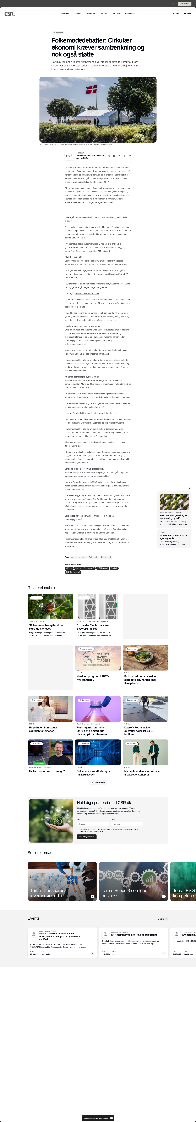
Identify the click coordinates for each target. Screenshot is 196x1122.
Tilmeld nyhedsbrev (105, 72)
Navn (98, 44)
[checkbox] (97, 65)
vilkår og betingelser (106, 65)
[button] (144, 17)
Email (98, 53)
